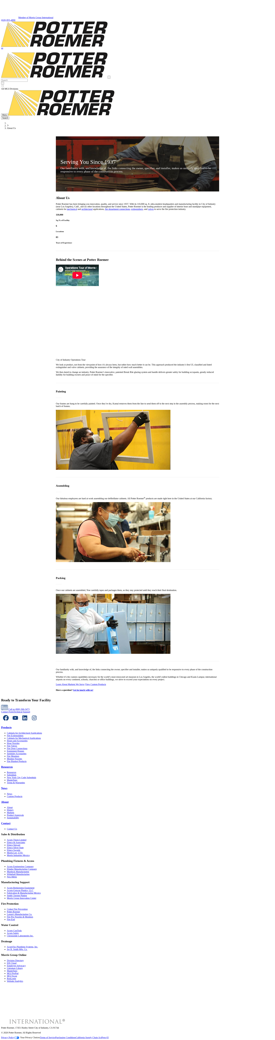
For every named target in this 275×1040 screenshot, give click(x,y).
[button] (2, 49)
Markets (10, 812)
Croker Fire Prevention (17, 909)
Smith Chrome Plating (17, 895)
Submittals (11, 775)
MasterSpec (12, 780)
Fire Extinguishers (15, 735)
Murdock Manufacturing (18, 871)
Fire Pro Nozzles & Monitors (20, 917)
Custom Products (14, 796)
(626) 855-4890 (8, 20)
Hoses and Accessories (17, 741)
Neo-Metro (12, 877)
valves (151, 209)
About (5, 801)
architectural (87, 209)
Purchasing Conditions (65, 1037)
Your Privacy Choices (30, 1037)
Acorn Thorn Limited (16, 840)
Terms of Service (47, 1037)
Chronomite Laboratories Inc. (20, 936)
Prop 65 (105, 1037)
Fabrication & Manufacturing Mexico (24, 893)
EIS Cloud (11, 963)
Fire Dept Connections (17, 748)
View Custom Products (95, 684)
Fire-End (11, 919)
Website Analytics (15, 981)
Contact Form (7, 712)
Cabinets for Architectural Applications (24, 733)
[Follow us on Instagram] (34, 722)
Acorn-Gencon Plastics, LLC (20, 890)
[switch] (3, 86)
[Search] (2, 83)
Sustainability (13, 817)
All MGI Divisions (9, 89)
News (4, 788)
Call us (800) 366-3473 (19, 709)
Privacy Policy (7, 1037)
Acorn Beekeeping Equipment (20, 888)
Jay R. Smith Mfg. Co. (17, 949)
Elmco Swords (13, 850)
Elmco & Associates (16, 842)
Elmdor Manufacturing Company (22, 869)
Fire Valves (12, 746)
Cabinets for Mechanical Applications (24, 738)
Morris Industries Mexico (18, 855)
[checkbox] (137, 86)
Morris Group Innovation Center (21, 898)
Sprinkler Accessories (16, 753)
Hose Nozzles (13, 743)
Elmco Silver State (15, 847)
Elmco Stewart (13, 845)
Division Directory (15, 960)
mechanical (72, 209)
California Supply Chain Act (89, 1037)
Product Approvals (15, 815)
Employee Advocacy (16, 965)
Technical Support (22, 712)
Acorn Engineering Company (20, 866)
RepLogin (11, 978)
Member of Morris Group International (35, 17)
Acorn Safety (13, 933)
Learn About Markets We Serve (70, 684)
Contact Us (12, 829)
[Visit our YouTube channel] (15, 722)
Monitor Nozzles (14, 759)
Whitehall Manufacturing (18, 874)
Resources (7, 766)
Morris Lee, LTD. (15, 853)
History (10, 810)
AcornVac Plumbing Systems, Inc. (22, 947)
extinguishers (137, 209)
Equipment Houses (15, 751)
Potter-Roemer (13, 912)
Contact (5, 823)
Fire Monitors (13, 756)
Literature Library (15, 968)
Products (6, 727)
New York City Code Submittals (21, 777)
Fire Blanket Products (16, 761)
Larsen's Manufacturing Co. (19, 914)
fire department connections (117, 209)
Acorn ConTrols (14, 930)
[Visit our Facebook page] (6, 722)
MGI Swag (12, 976)
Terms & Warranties (16, 782)
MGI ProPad (12, 973)
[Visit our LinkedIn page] (25, 722)
